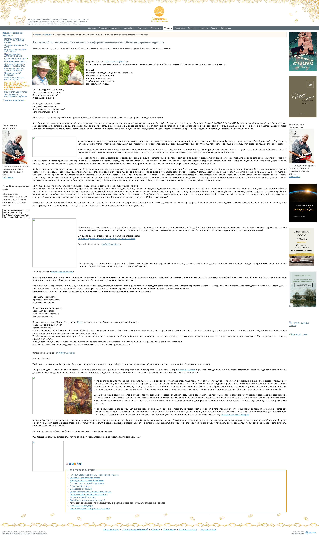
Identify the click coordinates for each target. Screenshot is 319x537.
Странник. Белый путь (81, 486)
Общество (143, 28)
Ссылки (214, 28)
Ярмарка (192, 28)
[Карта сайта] (312, 3)
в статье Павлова (186, 369)
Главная (92, 28)
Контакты (226, 28)
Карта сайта (208, 529)
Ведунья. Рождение (12, 33)
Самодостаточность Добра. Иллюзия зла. (90, 491)
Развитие (47, 34)
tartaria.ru (36, 533)
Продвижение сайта (297, 533)
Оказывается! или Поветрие (235, 414)
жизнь (283, 263)
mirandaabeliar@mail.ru (116, 61)
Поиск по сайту (188, 529)
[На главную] (309, 3)
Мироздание (129, 28)
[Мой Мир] (80, 463)
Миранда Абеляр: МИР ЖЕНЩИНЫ (87, 480)
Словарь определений (135, 529)
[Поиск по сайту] (316, 3)
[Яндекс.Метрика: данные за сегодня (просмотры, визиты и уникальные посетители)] (298, 334)
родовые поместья (25, 531)
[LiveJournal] (78, 463)
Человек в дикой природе (83, 497)
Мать (79, 322)
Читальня (203, 28)
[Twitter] (72, 463)
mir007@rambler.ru (111, 244)
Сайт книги (8, 177)
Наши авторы (111, 529)
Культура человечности (109, 28)
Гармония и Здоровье (13, 100)
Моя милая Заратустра (81, 505)
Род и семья (156, 28)
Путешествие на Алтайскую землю (87, 483)
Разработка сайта (298, 531)
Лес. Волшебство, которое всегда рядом (90, 508)
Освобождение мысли (81, 489)
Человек (168, 28)
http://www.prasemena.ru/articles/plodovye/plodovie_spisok (106, 238)
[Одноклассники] (75, 463)
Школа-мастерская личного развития (88, 494)
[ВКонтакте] (70, 463)
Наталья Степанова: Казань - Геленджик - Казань (94, 475)
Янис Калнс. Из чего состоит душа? (87, 500)
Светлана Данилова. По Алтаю (85, 477)
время (108, 149)
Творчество (180, 28)
